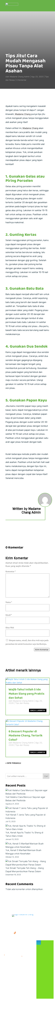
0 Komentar (21, 80)
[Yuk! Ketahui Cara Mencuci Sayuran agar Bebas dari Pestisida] (28, 792)
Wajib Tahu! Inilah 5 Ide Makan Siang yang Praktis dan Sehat (26, 693)
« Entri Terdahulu (13, 763)
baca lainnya (37, 710)
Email (9, 615)
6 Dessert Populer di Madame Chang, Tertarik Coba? (25, 735)
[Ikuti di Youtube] (26, 933)
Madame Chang (23, 114)
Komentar (11, 571)
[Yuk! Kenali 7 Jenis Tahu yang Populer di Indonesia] (28, 810)
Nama (9, 602)
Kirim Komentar (41, 649)
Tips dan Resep (22, 703)
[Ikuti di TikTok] (15, 933)
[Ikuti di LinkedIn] (20, 933)
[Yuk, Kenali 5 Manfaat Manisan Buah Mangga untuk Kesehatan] (28, 845)
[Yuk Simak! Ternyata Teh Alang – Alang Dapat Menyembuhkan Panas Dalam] (28, 863)
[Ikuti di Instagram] (9, 933)
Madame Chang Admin (20, 76)
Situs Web (10, 627)
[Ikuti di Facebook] (3, 933)
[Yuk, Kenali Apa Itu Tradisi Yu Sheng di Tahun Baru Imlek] (28, 827)
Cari (46, 776)
